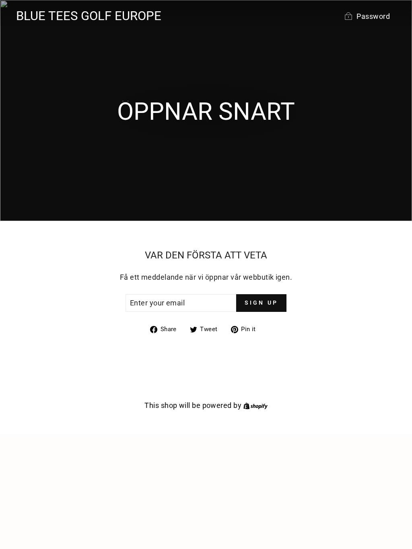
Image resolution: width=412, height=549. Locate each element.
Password (373, 16)
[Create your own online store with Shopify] (255, 405)
